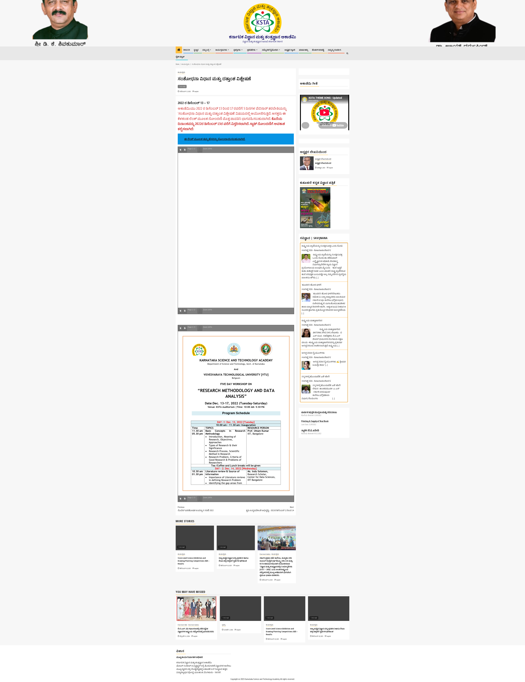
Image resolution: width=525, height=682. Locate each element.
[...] (338, 271)
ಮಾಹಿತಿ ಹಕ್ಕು (303, 50)
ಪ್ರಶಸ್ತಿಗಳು (237, 50)
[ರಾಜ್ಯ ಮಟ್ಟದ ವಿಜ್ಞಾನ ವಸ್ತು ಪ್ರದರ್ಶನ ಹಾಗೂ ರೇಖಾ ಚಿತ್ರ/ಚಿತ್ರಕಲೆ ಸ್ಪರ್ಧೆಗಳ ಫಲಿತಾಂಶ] (328, 608)
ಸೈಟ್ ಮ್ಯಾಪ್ (180, 56)
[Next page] (185, 149)
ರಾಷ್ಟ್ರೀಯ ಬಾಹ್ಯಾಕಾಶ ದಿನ (312, 245)
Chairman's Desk (182, 625)
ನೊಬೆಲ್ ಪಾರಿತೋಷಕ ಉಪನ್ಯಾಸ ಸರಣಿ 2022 (196, 509)
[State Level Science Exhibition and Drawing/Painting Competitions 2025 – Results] (284, 608)
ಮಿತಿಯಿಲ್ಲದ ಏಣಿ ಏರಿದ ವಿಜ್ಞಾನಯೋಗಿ (317, 363)
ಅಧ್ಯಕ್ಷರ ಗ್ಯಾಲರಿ (290, 50)
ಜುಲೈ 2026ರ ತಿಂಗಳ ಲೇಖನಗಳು (314, 331)
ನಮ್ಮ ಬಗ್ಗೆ (205, 50)
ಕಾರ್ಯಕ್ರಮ (181, 72)
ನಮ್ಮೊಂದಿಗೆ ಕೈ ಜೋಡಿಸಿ (270, 50)
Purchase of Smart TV (311, 420)
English (186, 50)
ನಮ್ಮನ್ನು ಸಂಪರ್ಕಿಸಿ (334, 50)
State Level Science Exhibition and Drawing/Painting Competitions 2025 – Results (193, 561)
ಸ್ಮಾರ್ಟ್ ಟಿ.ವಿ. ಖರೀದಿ (310, 411)
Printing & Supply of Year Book (314, 402)
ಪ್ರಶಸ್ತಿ (223, 625)
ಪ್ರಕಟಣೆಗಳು (251, 50)
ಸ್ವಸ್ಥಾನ (196, 50)
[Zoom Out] (199, 149)
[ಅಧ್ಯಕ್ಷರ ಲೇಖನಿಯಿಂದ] (307, 163)
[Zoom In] (201, 149)
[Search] (347, 53)
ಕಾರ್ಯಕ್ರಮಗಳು (221, 50)
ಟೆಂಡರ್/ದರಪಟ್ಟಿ (318, 50)
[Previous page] (180, 149)
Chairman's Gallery (265, 554)
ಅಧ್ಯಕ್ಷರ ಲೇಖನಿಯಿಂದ (323, 159)
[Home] (178, 50)
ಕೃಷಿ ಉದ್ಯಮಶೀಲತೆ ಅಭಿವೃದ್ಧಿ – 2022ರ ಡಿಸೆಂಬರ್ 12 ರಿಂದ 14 (270, 509)
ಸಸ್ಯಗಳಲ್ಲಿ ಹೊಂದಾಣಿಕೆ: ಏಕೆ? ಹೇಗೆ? (316, 301)
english (196, 91)
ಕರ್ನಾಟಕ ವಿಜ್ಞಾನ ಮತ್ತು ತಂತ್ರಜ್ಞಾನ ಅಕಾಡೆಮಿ (262, 37)
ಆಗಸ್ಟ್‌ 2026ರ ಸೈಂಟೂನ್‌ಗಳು (313, 278)
